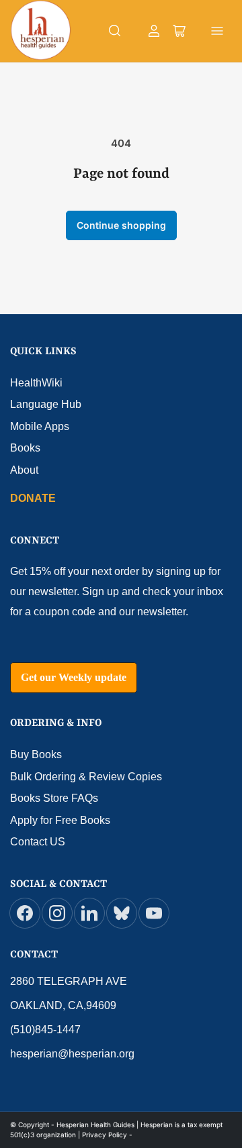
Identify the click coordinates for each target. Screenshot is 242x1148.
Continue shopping (121, 225)
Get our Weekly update (73, 677)
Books (25, 448)
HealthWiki (36, 382)
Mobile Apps (39, 426)
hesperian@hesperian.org (72, 1053)
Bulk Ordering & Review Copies (86, 776)
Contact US (37, 841)
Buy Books (36, 754)
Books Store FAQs (54, 798)
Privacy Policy (104, 1135)
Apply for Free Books (60, 820)
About (24, 470)
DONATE (33, 498)
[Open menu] (217, 31)
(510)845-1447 (45, 1029)
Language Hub (45, 404)
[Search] (115, 31)
